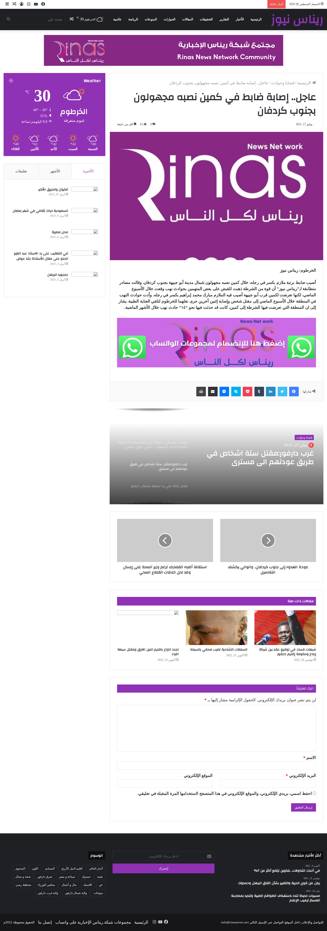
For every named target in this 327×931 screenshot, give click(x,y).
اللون (35, 868)
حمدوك (86, 876)
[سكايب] (236, 391)
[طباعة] (201, 391)
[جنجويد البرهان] (85, 281)
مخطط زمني (23, 884)
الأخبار (240, 19)
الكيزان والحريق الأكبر (53, 189)
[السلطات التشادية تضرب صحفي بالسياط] (216, 627)
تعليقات (21, 171)
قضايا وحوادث (283, 83)
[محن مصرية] (85, 238)
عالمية (117, 19)
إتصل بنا (45, 922)
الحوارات (169, 19)
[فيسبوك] (294, 391)
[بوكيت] (247, 391)
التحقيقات (206, 19)
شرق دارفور (44, 876)
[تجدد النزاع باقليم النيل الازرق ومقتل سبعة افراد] (148, 627)
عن (101, 884)
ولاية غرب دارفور (48, 893)
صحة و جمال (23, 876)
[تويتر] (282, 391)
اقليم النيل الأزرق (71, 868)
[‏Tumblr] (259, 391)
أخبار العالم (96, 868)
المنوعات (151, 19)
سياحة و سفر (67, 876)
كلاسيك (87, 884)
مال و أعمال (69, 884)
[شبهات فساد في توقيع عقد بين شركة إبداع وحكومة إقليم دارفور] (285, 627)
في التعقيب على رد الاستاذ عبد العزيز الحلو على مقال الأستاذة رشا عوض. (41, 256)
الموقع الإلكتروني (198, 775)
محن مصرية (60, 232)
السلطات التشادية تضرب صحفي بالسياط (218, 649)
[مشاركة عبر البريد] (213, 391)
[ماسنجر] (224, 391)
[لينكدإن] (271, 391)
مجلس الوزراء (46, 884)
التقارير (224, 19)
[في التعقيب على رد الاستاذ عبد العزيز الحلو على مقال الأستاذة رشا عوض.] (85, 260)
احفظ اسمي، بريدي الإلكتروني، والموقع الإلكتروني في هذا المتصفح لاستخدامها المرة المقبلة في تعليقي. (224, 793)
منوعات (98, 893)
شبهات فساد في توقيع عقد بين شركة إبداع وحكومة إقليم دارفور (287, 651)
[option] (216, 456)
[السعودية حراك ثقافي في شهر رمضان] (85, 217)
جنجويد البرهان (57, 275)
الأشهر (55, 171)
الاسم (309, 757)
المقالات (187, 19)
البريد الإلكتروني (301, 775)
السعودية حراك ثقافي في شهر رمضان (39, 211)
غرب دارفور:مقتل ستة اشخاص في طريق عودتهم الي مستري (260, 457)
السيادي (50, 868)
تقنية (100, 876)
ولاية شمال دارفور (76, 893)
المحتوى (20, 868)
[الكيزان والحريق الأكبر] (85, 196)
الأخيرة (88, 171)
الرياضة (133, 19)
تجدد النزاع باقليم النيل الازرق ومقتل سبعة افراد (148, 651)
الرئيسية (256, 19)
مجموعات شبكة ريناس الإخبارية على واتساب (93, 922)
